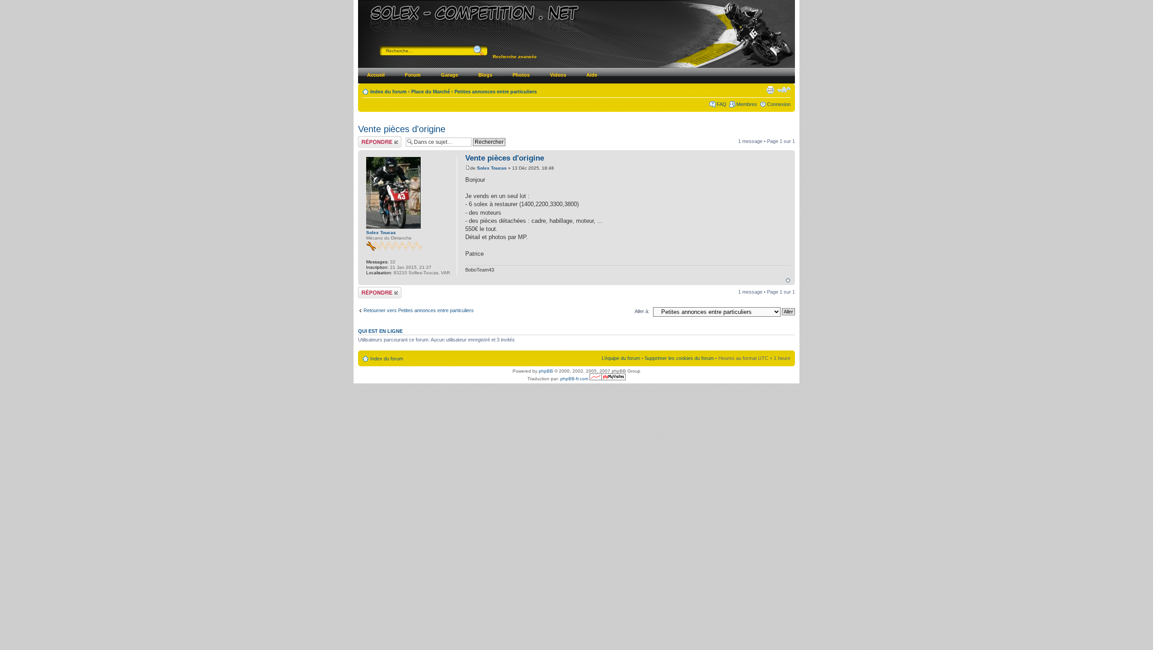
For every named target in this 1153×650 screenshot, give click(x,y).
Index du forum (388, 91)
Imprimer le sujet (770, 90)
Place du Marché (430, 91)
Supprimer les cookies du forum (679, 358)
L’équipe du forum (621, 358)
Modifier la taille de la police (783, 90)
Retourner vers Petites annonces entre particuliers (418, 310)
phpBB (546, 371)
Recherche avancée (515, 56)
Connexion (778, 104)
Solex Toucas (492, 168)
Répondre (369, 139)
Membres (746, 104)
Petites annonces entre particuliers (495, 91)
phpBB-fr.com (574, 378)
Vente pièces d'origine (401, 129)
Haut (787, 280)
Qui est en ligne (380, 331)
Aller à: (642, 311)
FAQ (721, 104)
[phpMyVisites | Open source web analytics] (608, 378)
